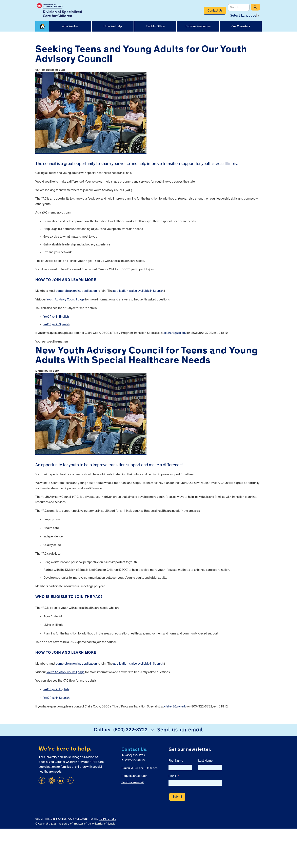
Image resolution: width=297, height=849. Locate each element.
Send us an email (180, 730)
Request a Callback (134, 775)
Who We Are (70, 26)
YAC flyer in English (56, 316)
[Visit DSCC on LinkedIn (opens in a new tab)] (61, 780)
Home (42, 26)
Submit (177, 796)
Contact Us (214, 10)
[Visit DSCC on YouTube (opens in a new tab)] (70, 780)
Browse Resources (198, 26)
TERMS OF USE (107, 818)
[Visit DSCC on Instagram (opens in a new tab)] (51, 780)
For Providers (240, 26)
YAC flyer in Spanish (56, 324)
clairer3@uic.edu (175, 332)
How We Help (112, 26)
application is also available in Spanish (138, 290)
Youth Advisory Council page (65, 299)
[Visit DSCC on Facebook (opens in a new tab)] (42, 780)
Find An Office (155, 26)
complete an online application (76, 290)
